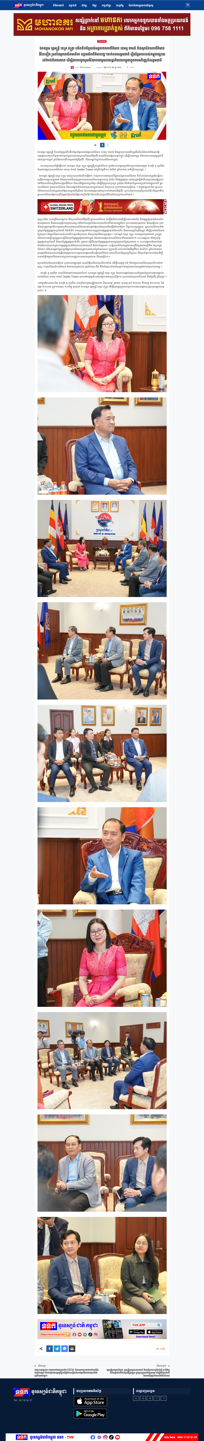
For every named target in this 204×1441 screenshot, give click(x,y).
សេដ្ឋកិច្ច (120, 6)
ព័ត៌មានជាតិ (58, 6)
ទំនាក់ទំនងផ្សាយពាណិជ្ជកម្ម (141, 6)
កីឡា (94, 6)
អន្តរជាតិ (72, 6)
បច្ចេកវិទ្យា (106, 6)
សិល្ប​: (84, 6)
